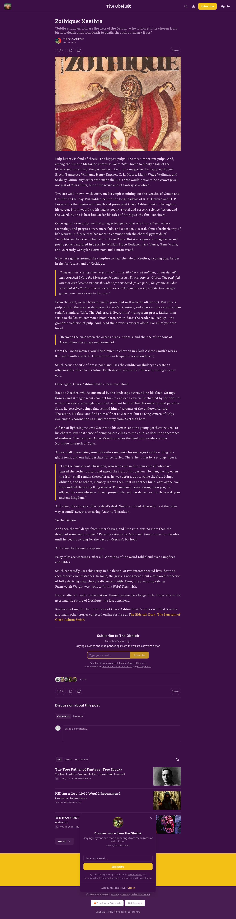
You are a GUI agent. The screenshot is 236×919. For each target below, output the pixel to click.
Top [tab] (59, 759)
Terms (125, 894)
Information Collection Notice (117, 877)
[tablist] (70, 716)
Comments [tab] (63, 716)
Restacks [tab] (78, 716)
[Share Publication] (193, 6)
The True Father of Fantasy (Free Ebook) (88, 769)
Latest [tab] (68, 759)
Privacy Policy (144, 877)
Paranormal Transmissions (71, 798)
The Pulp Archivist (73, 39)
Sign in (225, 6)
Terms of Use (134, 874)
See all (62, 841)
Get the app (135, 903)
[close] (151, 818)
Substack (101, 911)
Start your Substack (109, 903)
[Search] (185, 6)
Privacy (115, 894)
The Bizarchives (82, 778)
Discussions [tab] (81, 759)
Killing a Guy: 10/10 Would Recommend (87, 793)
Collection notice (140, 894)
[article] (118, 776)
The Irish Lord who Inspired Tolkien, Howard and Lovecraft (90, 774)
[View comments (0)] (70, 50)
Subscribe (207, 6)
